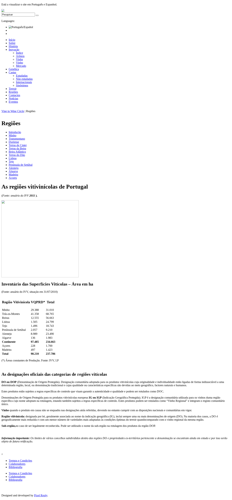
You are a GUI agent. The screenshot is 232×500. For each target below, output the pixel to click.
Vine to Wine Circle (12, 111)
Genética (14, 69)
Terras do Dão (17, 155)
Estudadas (22, 75)
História (13, 46)
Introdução (15, 132)
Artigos (20, 56)
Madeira (13, 174)
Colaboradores (17, 463)
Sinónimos (22, 85)
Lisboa (12, 158)
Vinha (19, 59)
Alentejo (13, 168)
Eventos (13, 101)
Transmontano (17, 138)
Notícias (13, 98)
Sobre (12, 43)
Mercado (21, 65)
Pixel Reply (40, 495)
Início (12, 39)
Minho (12, 135)
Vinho (19, 62)
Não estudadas (24, 78)
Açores (13, 177)
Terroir (12, 88)
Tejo (11, 161)
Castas (12, 72)
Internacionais (24, 82)
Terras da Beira (17, 148)
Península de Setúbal (20, 164)
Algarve (13, 171)
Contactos (14, 95)
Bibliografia (15, 467)
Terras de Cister (18, 145)
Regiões (13, 91)
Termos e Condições (20, 460)
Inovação (14, 49)
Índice (19, 52)
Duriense (14, 141)
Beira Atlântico (17, 151)
